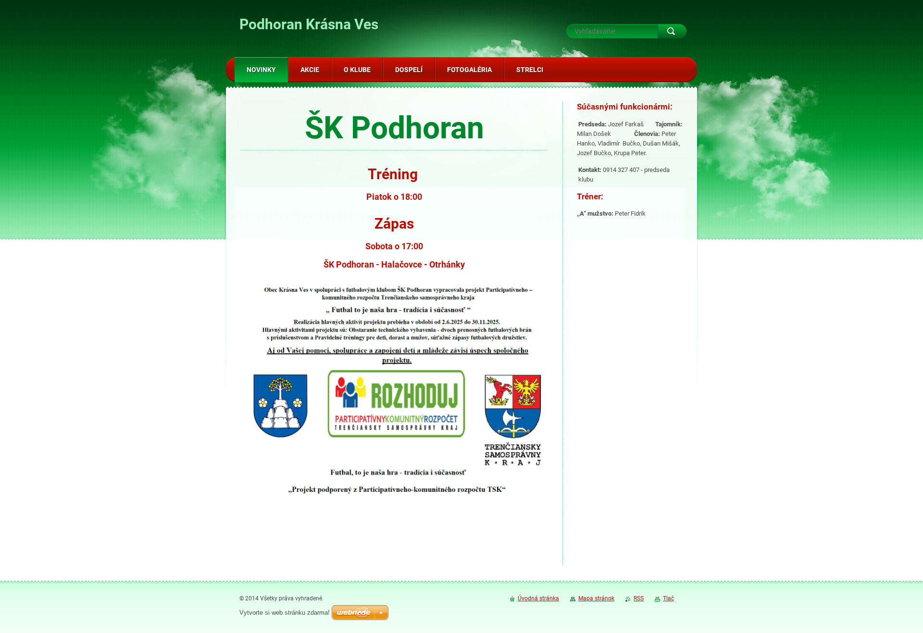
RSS (639, 598)
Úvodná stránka (538, 598)
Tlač (668, 598)
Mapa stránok (596, 598)
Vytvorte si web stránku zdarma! (284, 612)
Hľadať (672, 31)
